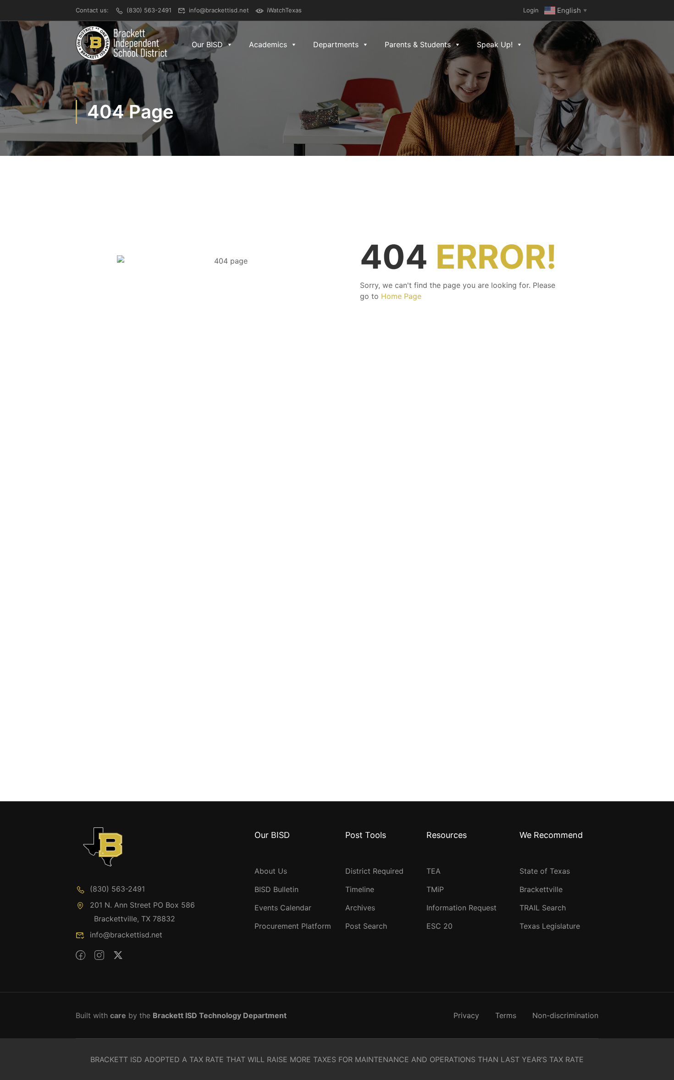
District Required (374, 871)
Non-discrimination (565, 1015)
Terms (505, 1015)
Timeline (359, 889)
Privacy (466, 1015)
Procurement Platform (292, 926)
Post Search (366, 926)
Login (531, 10)
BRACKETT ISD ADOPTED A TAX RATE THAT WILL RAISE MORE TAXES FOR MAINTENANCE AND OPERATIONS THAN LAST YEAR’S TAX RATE (337, 1059)
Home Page (401, 296)
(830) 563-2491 (149, 10)
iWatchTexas (284, 10)
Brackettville (541, 889)
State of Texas (544, 871)
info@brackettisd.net (219, 10)
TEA (433, 871)
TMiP (435, 889)
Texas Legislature (549, 926)
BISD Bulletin (276, 889)
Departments (336, 44)
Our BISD (207, 44)
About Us (270, 871)
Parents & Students (418, 44)
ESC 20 (439, 926)
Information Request (461, 907)
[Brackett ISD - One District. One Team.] (121, 43)
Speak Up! (495, 44)
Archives (360, 907)
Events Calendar (282, 907)
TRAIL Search (542, 907)
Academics (268, 44)
